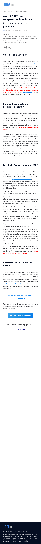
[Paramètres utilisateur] (5, 47)
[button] (36, 5)
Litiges (10, 11)
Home (4, 11)
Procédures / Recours (20, 11)
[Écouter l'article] (9, 47)
